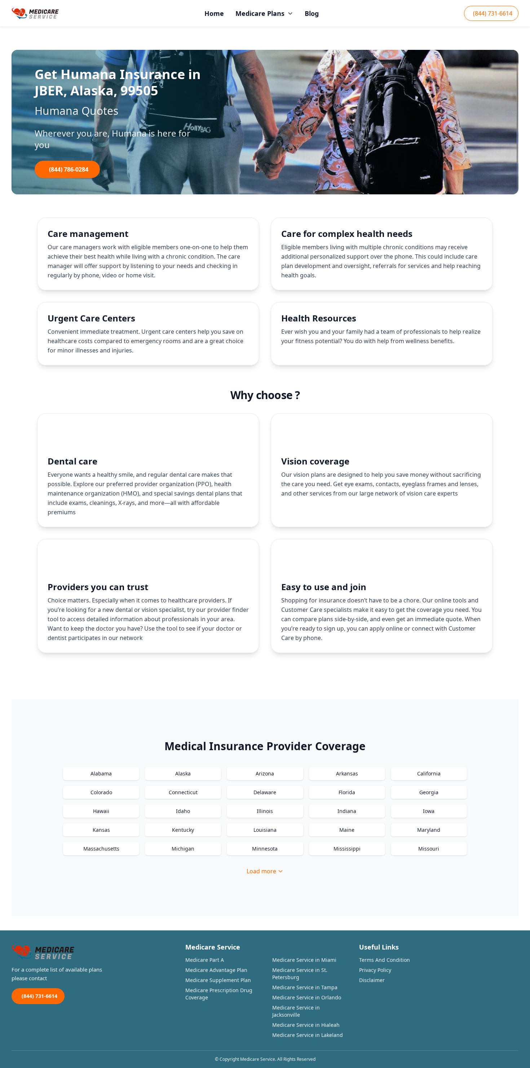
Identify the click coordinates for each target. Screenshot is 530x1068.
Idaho (183, 811)
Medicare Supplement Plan (218, 980)
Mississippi (347, 848)
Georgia (428, 792)
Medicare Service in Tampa (304, 987)
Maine (346, 829)
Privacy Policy (375, 970)
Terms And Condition (384, 959)
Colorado (101, 792)
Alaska (183, 773)
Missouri (428, 848)
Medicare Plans (259, 13)
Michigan (183, 848)
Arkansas (347, 773)
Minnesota (265, 848)
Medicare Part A (204, 959)
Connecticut (183, 792)
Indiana (346, 811)
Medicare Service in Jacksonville (296, 1011)
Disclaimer (372, 980)
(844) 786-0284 (68, 169)
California (429, 773)
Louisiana (265, 829)
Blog (312, 13)
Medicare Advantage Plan (216, 970)
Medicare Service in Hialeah (306, 1024)
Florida (347, 792)
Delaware (264, 792)
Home (214, 13)
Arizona (265, 773)
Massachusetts (101, 848)
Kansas (101, 829)
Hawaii (101, 811)
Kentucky (183, 829)
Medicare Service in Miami (304, 959)
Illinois (265, 811)
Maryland (428, 829)
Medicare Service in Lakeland (307, 1035)
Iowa (428, 811)
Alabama (101, 773)
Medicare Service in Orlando (306, 997)
